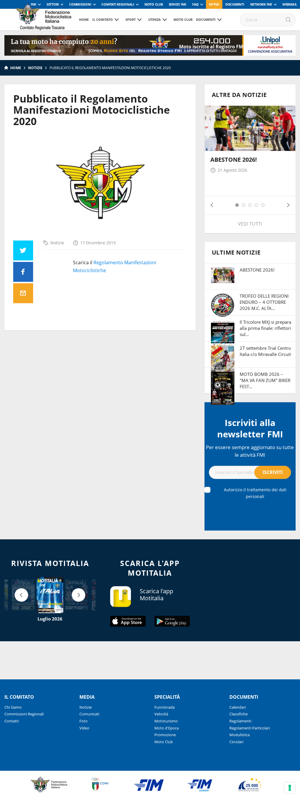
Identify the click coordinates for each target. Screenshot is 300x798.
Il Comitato (102, 19)
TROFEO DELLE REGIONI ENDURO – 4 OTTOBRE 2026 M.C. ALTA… (264, 302)
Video (84, 728)
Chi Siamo (13, 707)
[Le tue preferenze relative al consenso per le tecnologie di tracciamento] (289, 787)
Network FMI (261, 4)
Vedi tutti (250, 224)
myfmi (214, 4)
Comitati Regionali (117, 4)
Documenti (234, 4)
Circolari (236, 741)
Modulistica (239, 734)
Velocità (161, 714)
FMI (33, 4)
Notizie (35, 67)
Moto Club (153, 4)
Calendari (237, 707)
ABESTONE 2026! (233, 159)
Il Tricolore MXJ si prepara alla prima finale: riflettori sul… (265, 328)
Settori (53, 4)
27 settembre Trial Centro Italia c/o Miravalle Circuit (265, 351)
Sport (130, 19)
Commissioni (80, 4)
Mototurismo (166, 721)
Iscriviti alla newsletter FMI (250, 428)
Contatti (11, 721)
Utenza (154, 19)
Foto (83, 721)
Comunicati (89, 714)
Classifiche (238, 714)
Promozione (165, 734)
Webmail (289, 4)
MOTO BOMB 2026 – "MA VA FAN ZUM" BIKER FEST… (265, 380)
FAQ (195, 4)
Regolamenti (240, 721)
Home (84, 19)
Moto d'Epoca (166, 728)
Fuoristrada (164, 707)
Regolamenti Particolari (249, 728)
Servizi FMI (177, 4)
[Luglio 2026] (50, 595)
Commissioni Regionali (24, 714)
